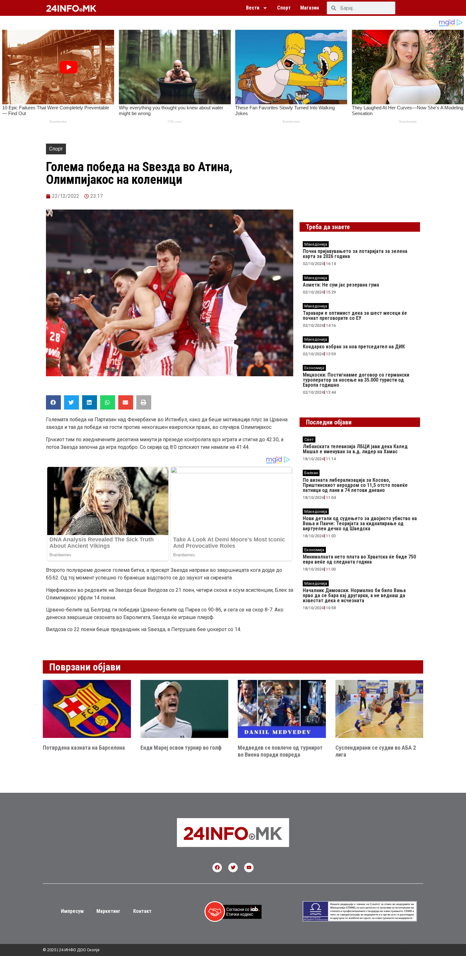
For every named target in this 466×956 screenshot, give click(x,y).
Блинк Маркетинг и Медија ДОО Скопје (376, 948)
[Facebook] (217, 867)
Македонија (315, 244)
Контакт (142, 911)
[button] (53, 402)
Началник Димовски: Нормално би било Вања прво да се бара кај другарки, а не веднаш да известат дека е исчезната (354, 595)
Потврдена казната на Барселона (84, 747)
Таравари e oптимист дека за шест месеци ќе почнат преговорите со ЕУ (355, 315)
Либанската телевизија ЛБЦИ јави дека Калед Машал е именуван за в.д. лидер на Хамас (355, 449)
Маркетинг (108, 911)
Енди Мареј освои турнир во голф (181, 747)
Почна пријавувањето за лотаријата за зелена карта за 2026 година (355, 253)
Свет (309, 439)
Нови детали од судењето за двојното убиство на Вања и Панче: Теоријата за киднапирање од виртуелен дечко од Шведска (360, 523)
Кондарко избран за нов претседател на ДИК (354, 347)
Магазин (309, 8)
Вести (252, 8)
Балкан (311, 472)
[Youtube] (249, 867)
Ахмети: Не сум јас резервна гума (341, 285)
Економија (314, 367)
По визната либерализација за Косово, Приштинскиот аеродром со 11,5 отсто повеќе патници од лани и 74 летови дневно (355, 485)
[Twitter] (233, 867)
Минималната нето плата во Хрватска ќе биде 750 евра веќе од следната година (359, 559)
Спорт (284, 8)
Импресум (72, 911)
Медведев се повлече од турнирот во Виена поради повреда (280, 751)
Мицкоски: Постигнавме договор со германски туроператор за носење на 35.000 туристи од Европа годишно (356, 380)
